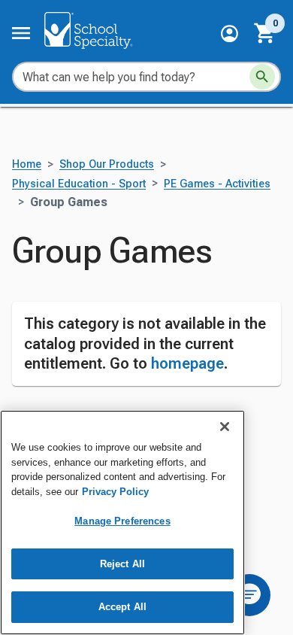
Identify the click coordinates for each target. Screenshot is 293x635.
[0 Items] (265, 33)
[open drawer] (21, 33)
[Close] (224, 426)
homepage (187, 363)
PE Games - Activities (217, 184)
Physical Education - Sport (79, 184)
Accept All (122, 606)
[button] (229, 33)
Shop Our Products (106, 164)
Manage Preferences (122, 521)
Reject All (122, 564)
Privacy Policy (115, 491)
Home (26, 164)
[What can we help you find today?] (262, 77)
